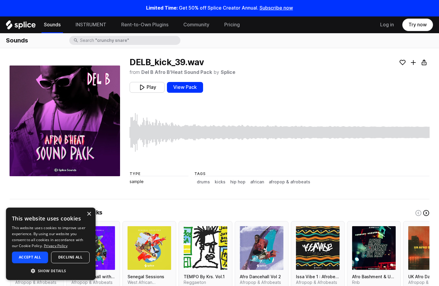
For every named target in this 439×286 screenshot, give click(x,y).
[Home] (21, 26)
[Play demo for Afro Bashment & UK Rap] (374, 248)
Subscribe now (276, 8)
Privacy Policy (55, 245)
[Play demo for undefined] (64, 121)
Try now (418, 25)
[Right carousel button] (426, 213)
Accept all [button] (30, 257)
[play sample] (279, 132)
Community (196, 25)
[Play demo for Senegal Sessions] (149, 248)
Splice (228, 72)
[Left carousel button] (418, 213)
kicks (220, 181)
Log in (387, 25)
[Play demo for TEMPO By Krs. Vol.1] (205, 248)
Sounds (52, 25)
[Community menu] (214, 24)
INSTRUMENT (91, 25)
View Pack (185, 87)
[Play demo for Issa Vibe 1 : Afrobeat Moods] (317, 248)
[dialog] (51, 244)
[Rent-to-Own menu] (173, 24)
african (257, 181)
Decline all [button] (70, 257)
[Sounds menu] (65, 24)
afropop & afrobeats (289, 181)
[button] (51, 270)
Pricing (232, 25)
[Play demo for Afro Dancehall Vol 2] (261, 248)
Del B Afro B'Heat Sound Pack (176, 72)
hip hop (237, 181)
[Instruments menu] (111, 24)
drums (203, 181)
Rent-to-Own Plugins (144, 25)
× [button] (89, 214)
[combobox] (129, 40)
